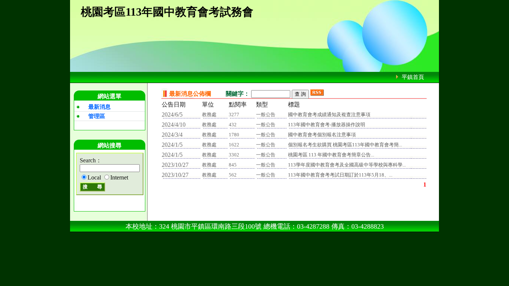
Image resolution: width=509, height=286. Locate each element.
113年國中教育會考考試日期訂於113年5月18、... (340, 175)
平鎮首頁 (413, 77)
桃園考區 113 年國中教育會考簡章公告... (331, 155)
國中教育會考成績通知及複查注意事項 (329, 114)
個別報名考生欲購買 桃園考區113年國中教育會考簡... (345, 144)
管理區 (96, 116)
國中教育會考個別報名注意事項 (322, 134)
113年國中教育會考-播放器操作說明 (326, 124)
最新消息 (99, 107)
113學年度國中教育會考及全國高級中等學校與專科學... (347, 165)
